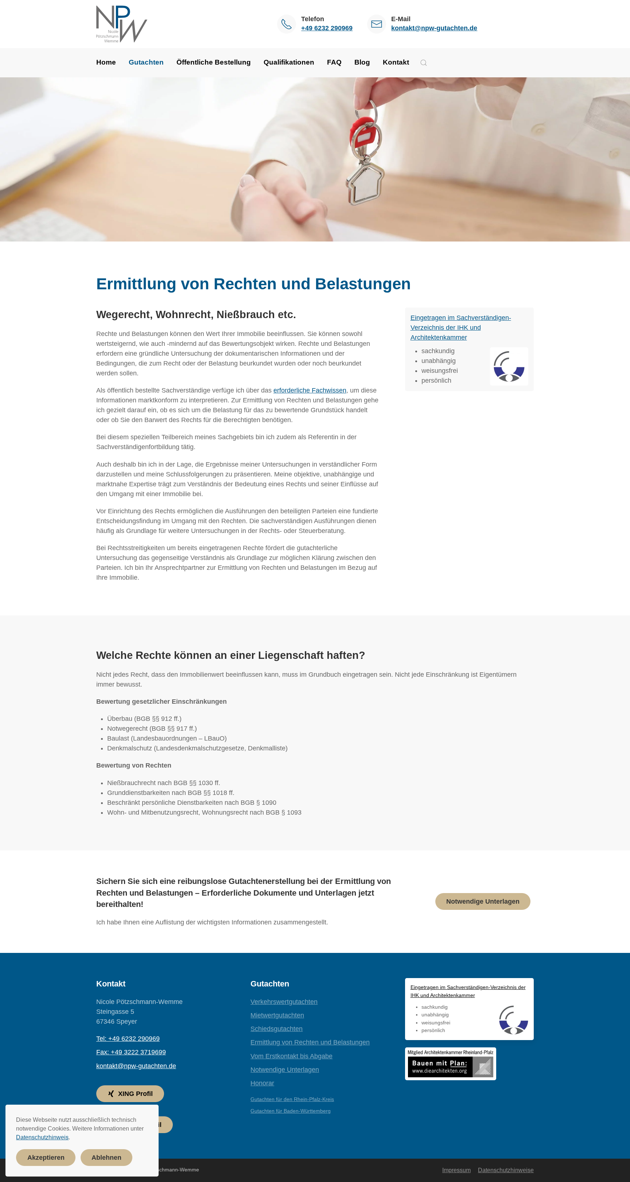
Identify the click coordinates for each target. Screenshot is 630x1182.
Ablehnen (106, 1157)
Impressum (456, 1170)
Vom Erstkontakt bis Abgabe (291, 1056)
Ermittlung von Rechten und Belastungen (310, 1042)
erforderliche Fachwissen (309, 390)
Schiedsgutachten (276, 1028)
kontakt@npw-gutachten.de (434, 28)
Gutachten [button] (146, 62)
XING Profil (135, 1093)
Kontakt (396, 62)
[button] (423, 62)
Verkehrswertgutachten (284, 1001)
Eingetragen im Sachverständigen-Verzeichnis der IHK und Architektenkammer (461, 327)
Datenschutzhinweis (42, 1137)
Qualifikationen (289, 62)
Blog (362, 62)
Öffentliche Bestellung (213, 62)
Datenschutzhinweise (506, 1170)
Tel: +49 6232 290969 (128, 1038)
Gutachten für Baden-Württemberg (290, 1111)
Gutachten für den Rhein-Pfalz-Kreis (292, 1099)
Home (106, 62)
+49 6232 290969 (327, 28)
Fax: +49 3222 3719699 (131, 1052)
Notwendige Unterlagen (483, 901)
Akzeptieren (46, 1157)
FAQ (334, 62)
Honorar (262, 1083)
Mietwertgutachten (277, 1015)
